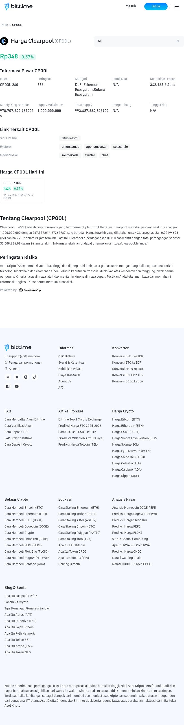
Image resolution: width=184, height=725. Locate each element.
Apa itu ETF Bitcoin (71, 545)
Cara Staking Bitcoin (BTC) (76, 526)
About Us (64, 381)
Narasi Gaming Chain (127, 558)
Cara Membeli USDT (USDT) (23, 520)
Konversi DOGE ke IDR (128, 381)
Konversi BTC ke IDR (126, 362)
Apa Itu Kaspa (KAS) (18, 646)
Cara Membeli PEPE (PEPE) (23, 545)
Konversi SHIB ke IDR (127, 369)
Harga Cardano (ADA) (127, 469)
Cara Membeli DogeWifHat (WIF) (27, 558)
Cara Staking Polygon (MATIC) (79, 532)
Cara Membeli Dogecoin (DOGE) (26, 526)
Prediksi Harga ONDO (127, 551)
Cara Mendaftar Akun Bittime (24, 419)
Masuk (130, 6)
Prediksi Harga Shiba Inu (129, 520)
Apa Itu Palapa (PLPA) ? (20, 596)
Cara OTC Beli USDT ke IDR (77, 432)
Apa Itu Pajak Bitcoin (19, 627)
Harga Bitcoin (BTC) (126, 419)
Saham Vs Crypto (16, 602)
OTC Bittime (66, 356)
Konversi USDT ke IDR (127, 356)
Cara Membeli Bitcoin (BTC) (23, 507)
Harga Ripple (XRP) (125, 476)
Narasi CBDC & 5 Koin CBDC (131, 564)
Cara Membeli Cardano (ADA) (24, 564)
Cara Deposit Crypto (18, 444)
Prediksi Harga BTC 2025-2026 (79, 425)
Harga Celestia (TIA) (126, 463)
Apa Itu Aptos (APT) (18, 614)
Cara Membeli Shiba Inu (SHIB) (26, 539)
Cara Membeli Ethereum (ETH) (25, 514)
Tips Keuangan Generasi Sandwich (28, 608)
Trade (4, 25)
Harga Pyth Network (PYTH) (131, 451)
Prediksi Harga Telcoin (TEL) (78, 444)
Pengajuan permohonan (25, 362)
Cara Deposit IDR (16, 432)
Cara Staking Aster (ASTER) (77, 520)
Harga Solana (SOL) (125, 444)
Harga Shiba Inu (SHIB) (128, 457)
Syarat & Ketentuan (71, 362)
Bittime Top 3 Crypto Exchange (80, 419)
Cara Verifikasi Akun (18, 425)
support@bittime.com (24, 356)
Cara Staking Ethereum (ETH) (78, 507)
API (61, 387)
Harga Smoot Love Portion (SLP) (134, 438)
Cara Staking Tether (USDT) (77, 514)
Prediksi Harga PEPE (126, 526)
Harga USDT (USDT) (125, 432)
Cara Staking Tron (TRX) (75, 539)
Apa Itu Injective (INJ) (20, 621)
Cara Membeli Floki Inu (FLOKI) (26, 551)
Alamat (14, 369)
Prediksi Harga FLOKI (127, 532)
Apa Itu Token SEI (17, 639)
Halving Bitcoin (69, 564)
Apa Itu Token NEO (17, 652)
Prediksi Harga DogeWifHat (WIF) (135, 514)
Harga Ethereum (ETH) (128, 425)
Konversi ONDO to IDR (127, 375)
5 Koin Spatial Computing (130, 539)
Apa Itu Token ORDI (72, 551)
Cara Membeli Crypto (19, 532)
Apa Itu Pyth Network (19, 633)
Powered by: (9, 290)
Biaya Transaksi (69, 375)
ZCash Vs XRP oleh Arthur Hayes (81, 438)
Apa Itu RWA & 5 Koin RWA (131, 545)
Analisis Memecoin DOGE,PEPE (134, 507)
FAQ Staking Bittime (18, 438)
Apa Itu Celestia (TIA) (73, 558)
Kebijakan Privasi (70, 369)
